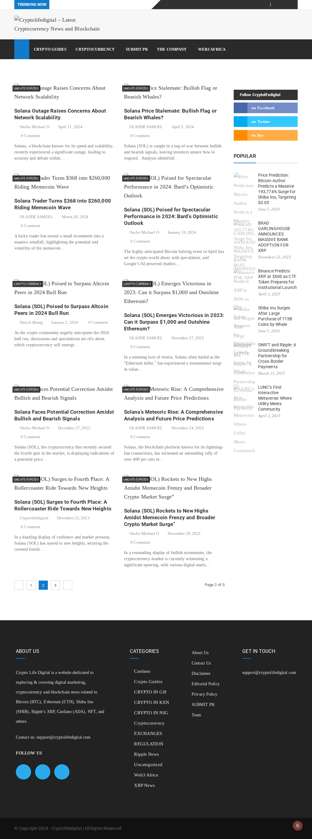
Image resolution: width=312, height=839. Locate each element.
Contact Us (201, 663)
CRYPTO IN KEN (151, 702)
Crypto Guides (50, 49)
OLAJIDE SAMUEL (146, 126)
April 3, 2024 (183, 126)
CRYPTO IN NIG (151, 712)
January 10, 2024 (182, 232)
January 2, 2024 (64, 322)
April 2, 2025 (269, 294)
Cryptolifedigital (34, 518)
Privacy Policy (204, 694)
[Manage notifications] (298, 825)
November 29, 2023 (184, 533)
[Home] (21, 49)
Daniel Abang (31, 322)
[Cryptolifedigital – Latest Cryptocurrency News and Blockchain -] (58, 24)
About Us (200, 652)
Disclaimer (201, 673)
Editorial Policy (206, 684)
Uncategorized (26, 88)
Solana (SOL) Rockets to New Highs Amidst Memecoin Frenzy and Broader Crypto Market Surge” (169, 517)
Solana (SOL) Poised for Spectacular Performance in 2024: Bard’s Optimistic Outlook (171, 216)
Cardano (142, 671)
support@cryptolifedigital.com (63, 737)
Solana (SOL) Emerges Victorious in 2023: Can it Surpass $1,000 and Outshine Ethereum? (174, 322)
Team (196, 715)
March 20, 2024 (75, 216)
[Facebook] (278, 4)
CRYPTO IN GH (150, 692)
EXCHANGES (148, 733)
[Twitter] (286, 4)
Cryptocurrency (95, 49)
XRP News (144, 785)
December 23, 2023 (73, 518)
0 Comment (30, 135)
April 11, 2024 (70, 126)
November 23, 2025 (274, 257)
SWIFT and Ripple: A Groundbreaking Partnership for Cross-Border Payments (277, 355)
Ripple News (146, 754)
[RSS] (293, 4)
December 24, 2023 (188, 428)
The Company (171, 49)
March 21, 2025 (271, 373)
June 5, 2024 (269, 209)
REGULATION (148, 743)
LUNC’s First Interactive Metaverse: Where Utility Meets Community (275, 398)
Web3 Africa (211, 49)
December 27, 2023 (188, 338)
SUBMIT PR (137, 49)
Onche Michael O (34, 126)
